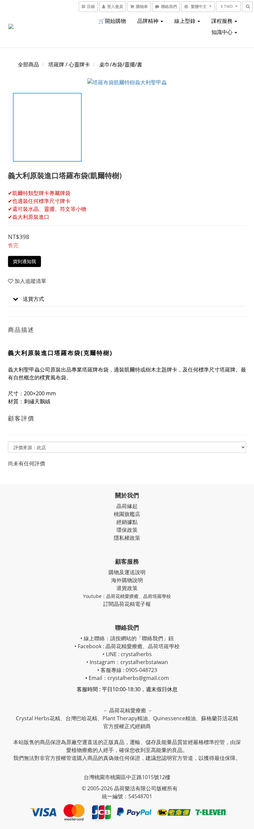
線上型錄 (185, 20)
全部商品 (28, 64)
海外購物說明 (127, 580)
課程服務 (222, 20)
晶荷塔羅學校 (157, 596)
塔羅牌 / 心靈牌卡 (69, 64)
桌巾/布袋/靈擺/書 (120, 64)
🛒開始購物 (112, 20)
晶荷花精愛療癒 (122, 596)
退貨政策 (127, 588)
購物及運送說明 (127, 572)
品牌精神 (148, 20)
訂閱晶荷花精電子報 (127, 604)
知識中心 (222, 32)
